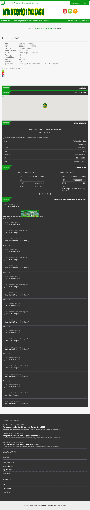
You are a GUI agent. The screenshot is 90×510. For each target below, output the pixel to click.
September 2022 (8, 466)
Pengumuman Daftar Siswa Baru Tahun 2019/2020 (24, 427)
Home (41, 28)
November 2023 (8, 462)
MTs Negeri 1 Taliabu (46, 505)
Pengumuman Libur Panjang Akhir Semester (21, 435)
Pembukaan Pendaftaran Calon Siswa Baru (21, 444)
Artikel (5, 485)
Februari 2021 (7, 473)
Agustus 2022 (7, 470)
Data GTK (48, 28)
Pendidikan (7, 492)
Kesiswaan (7, 488)
